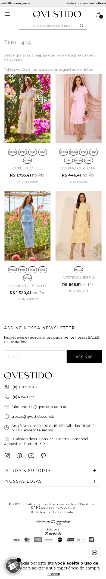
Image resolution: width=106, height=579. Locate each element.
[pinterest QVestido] (43, 455)
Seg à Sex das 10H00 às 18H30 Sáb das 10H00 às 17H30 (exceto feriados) (53, 427)
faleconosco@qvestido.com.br (39, 406)
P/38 (22, 152)
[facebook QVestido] (19, 455)
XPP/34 (63, 152)
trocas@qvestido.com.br (34, 416)
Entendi (54, 574)
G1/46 (88, 160)
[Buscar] (81, 25)
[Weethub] (53, 534)
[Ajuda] (94, 553)
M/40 (32, 152)
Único (78, 269)
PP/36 (12, 152)
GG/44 (27, 160)
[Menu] (8, 16)
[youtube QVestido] (31, 455)
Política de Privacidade (52, 512)
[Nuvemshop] (53, 523)
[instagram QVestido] (7, 455)
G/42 (42, 152)
